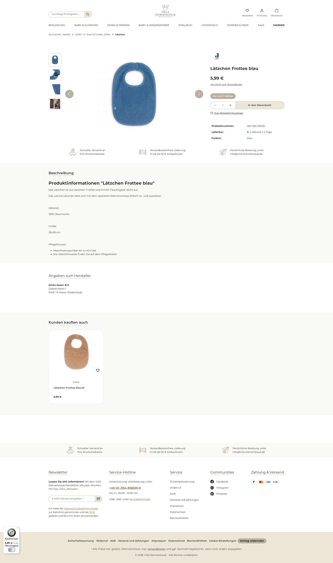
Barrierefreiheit (179, 518)
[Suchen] (88, 14)
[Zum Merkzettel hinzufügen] (97, 370)
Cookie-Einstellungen (222, 540)
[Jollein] (247, 56)
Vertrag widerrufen (252, 540)
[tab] (61, 175)
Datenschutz (177, 512)
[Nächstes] (199, 94)
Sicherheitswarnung (182, 481)
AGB (92, 512)
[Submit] (98, 499)
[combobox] (66, 14)
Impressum (177, 505)
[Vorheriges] (69, 94)
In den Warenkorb (259, 105)
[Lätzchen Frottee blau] (134, 94)
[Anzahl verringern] (215, 105)
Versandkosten (156, 549)
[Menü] (17, 529)
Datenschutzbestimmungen (81, 508)
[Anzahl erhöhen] (230, 105)
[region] (126, 94)
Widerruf (175, 487)
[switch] (11, 550)
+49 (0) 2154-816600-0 (125, 488)
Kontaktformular (140, 499)
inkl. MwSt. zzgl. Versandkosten (226, 84)
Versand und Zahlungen (184, 499)
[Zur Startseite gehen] (165, 10)
